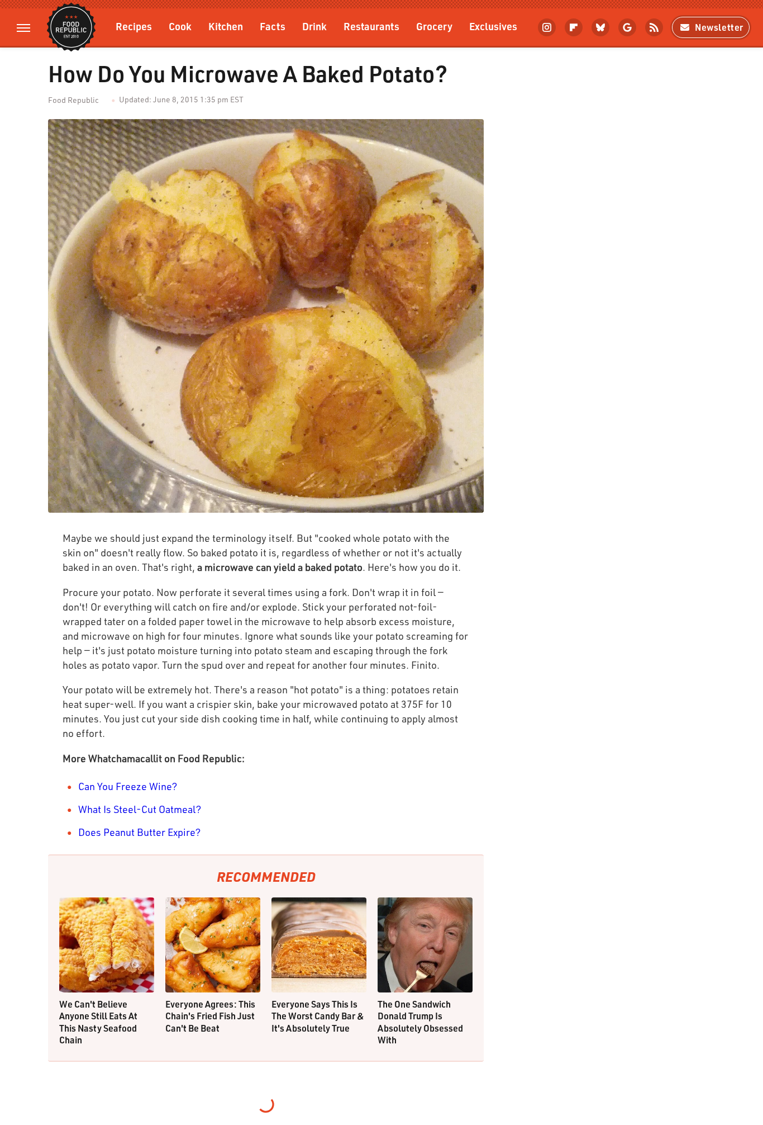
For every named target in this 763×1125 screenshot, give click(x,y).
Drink (314, 26)
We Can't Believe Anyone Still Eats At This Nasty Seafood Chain (98, 1022)
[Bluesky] (600, 27)
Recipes (134, 26)
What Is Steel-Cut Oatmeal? (140, 809)
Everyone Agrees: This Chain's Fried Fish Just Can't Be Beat (210, 1016)
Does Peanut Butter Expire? (139, 832)
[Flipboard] (574, 27)
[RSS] (654, 27)
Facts (272, 26)
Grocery (434, 26)
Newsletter (719, 27)
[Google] (627, 27)
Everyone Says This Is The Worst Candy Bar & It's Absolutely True (317, 1016)
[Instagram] (547, 27)
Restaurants (371, 26)
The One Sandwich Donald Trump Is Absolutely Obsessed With (420, 1022)
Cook (180, 26)
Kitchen (225, 26)
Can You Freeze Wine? (128, 786)
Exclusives (493, 26)
